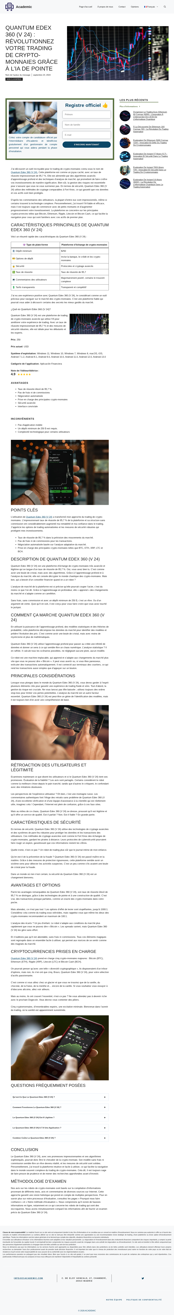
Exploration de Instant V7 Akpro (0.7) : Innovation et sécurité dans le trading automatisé (150, 156)
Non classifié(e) (14, 79)
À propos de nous (105, 7)
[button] (165, 7)
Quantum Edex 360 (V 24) (39, 517)
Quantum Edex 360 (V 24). (24, 172)
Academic (24, 7)
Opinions (135, 7)
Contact (122, 7)
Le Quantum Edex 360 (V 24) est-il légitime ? (34, 1117)
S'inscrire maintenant (86, 144)
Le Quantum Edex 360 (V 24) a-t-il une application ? (37, 1128)
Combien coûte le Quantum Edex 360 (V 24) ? (34, 1138)
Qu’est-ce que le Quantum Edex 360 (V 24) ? (34, 1097)
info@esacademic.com (28, 1278)
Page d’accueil (85, 7)
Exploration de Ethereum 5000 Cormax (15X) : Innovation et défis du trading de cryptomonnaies (150, 142)
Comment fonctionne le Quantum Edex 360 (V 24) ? (37, 1107)
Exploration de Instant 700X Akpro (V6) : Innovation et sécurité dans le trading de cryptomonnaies (149, 169)
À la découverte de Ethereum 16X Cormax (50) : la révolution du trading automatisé (150, 129)
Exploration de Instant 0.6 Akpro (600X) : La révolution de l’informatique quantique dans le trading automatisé (148, 183)
